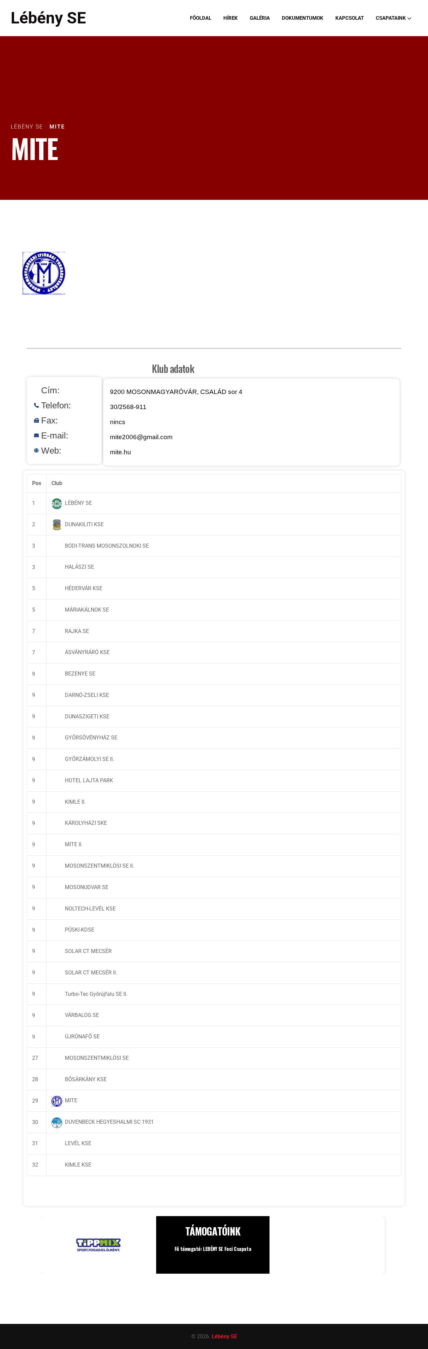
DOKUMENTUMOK (302, 18)
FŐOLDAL (200, 18)
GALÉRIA (260, 18)
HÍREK (230, 18)
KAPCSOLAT (349, 18)
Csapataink (391, 18)
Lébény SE (48, 17)
